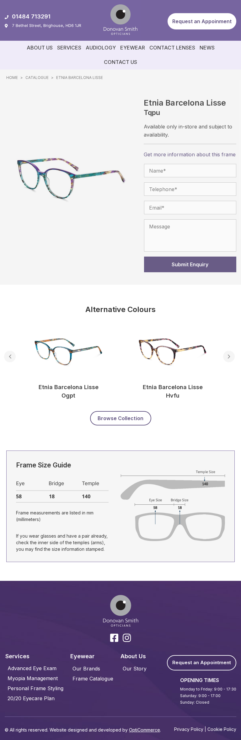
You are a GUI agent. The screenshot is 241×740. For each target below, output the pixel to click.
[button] (202, 21)
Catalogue (37, 77)
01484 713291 (31, 16)
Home (12, 77)
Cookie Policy (221, 729)
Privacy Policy (188, 729)
